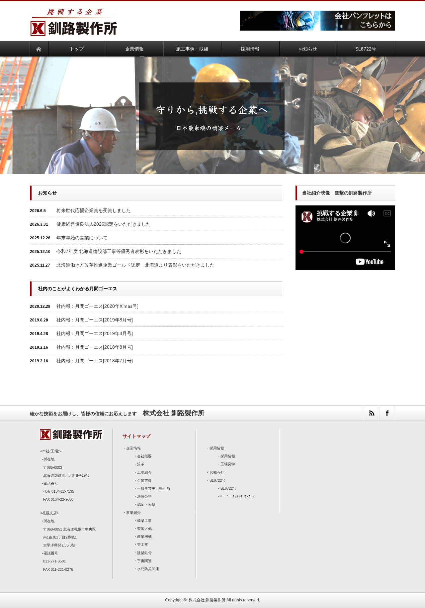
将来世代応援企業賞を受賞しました (93, 210)
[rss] (371, 413)
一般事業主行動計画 (153, 488)
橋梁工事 (144, 521)
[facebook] (387, 413)
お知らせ (217, 472)
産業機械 (144, 537)
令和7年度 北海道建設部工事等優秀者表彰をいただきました (118, 251)
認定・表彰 (146, 504)
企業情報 (133, 448)
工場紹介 (144, 472)
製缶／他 (144, 529)
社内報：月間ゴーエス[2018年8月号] (94, 347)
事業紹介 (133, 513)
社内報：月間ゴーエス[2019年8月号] (94, 319)
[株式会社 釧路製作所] (74, 32)
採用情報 (217, 448)
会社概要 (144, 456)
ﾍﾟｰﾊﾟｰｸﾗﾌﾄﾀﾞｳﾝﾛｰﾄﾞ (238, 496)
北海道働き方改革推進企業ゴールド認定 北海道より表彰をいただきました (135, 265)
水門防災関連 (148, 569)
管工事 (142, 545)
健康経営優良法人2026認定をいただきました (103, 224)
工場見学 (227, 464)
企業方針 (144, 480)
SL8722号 (217, 480)
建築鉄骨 (144, 553)
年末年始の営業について (82, 237)
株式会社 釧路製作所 (207, 600)
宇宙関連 (144, 561)
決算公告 (144, 496)
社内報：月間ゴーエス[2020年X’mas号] (97, 306)
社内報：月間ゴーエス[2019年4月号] (94, 333)
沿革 (140, 464)
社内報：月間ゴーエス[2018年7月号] (94, 360)
